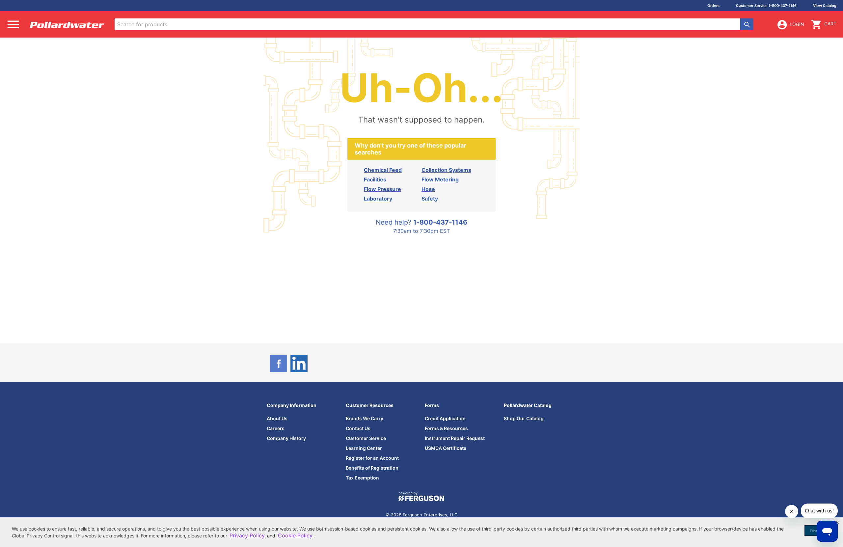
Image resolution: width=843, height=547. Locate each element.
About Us (277, 418)
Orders (713, 5)
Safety (430, 198)
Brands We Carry (364, 418)
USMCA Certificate (445, 448)
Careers (276, 428)
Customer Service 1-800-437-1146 (766, 5)
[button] (838, 523)
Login (797, 24)
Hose (428, 189)
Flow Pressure (382, 189)
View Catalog (824, 5)
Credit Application (445, 418)
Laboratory (378, 198)
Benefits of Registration (372, 468)
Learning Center (364, 448)
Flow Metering (440, 179)
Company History (286, 438)
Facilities (375, 179)
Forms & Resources (446, 428)
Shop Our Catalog (524, 418)
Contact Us (358, 428)
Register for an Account (372, 458)
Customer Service (366, 438)
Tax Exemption (362, 477)
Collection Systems (446, 170)
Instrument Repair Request (455, 438)
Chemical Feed (383, 170)
